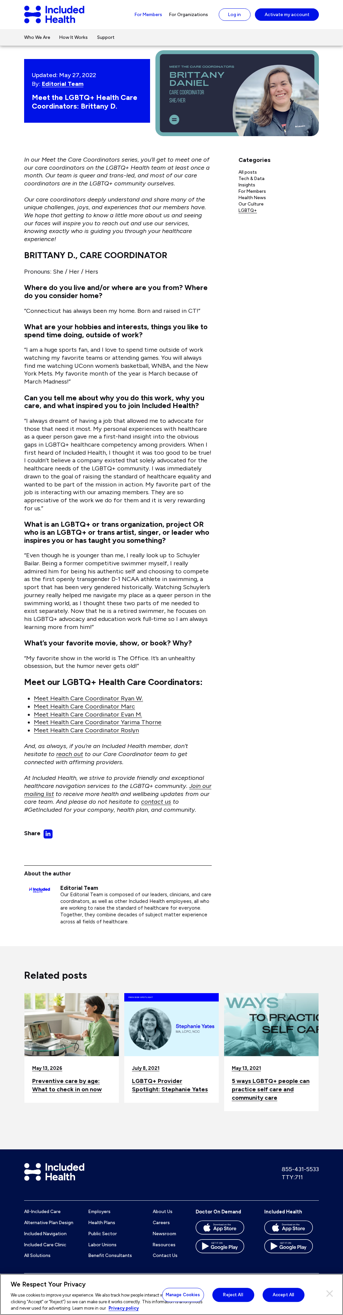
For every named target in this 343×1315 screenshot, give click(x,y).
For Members (148, 14)
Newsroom (164, 1233)
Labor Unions (102, 1244)
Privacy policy (124, 1308)
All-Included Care (42, 1211)
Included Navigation (45, 1233)
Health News (252, 197)
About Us (163, 1211)
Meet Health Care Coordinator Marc (84, 706)
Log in (234, 14)
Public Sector (102, 1233)
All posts (247, 172)
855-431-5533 (300, 1169)
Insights (246, 184)
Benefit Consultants (110, 1255)
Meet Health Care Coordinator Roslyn (86, 730)
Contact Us (165, 1255)
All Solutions (37, 1255)
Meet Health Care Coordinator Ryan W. (88, 698)
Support (106, 37)
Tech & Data (251, 178)
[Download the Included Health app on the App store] (291, 1229)
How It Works (73, 37)
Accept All (283, 1294)
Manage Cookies (183, 1294)
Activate (287, 14)
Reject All (233, 1294)
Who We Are (37, 37)
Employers (99, 1211)
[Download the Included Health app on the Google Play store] (291, 1248)
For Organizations (188, 14)
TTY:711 (292, 1177)
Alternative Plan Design (48, 1222)
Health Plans (101, 1222)
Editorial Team (62, 84)
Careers (161, 1222)
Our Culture (251, 204)
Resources (164, 1244)
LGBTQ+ (247, 210)
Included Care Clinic (45, 1244)
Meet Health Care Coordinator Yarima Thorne (97, 722)
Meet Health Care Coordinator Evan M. (88, 714)
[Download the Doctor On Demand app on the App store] (223, 1229)
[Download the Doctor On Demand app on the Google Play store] (223, 1248)
